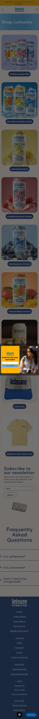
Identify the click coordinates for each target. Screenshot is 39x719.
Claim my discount (10, 365)
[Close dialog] (37, 347)
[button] (31, 715)
